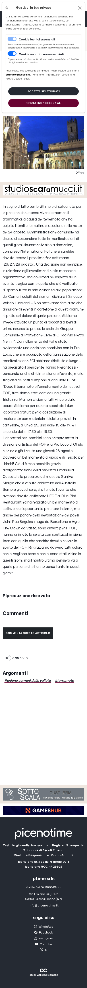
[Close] (79, 7)
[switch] (12, 53)
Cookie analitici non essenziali (41, 54)
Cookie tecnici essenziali (37, 39)
